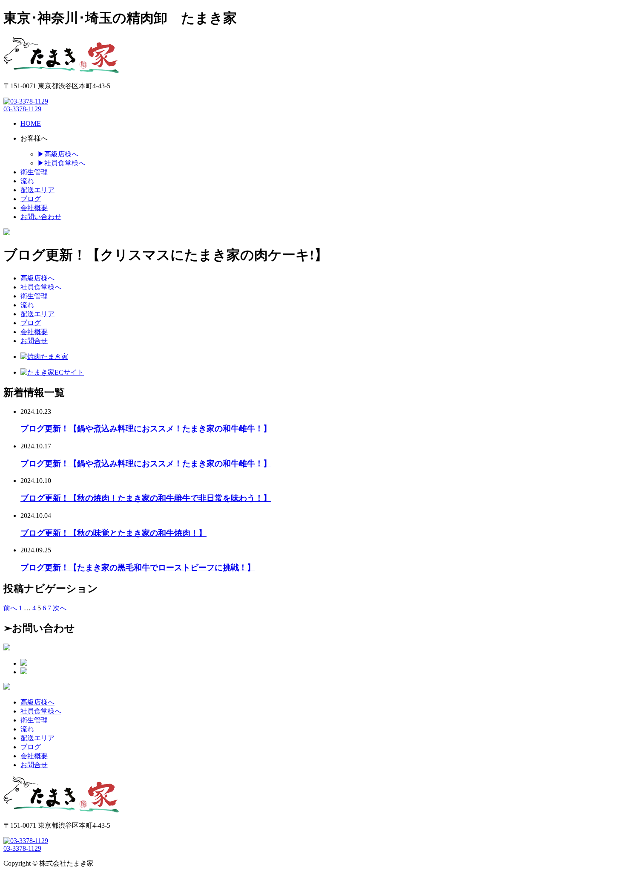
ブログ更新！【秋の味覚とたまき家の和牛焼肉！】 (113, 532)
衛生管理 (34, 296)
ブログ (30, 322)
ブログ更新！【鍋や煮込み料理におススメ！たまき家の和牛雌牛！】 (145, 428)
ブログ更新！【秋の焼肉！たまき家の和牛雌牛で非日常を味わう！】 (145, 498)
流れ (27, 305)
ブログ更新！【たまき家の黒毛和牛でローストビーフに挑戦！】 (137, 567)
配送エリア (37, 314)
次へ (59, 608)
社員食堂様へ (40, 287)
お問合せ (34, 340)
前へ (10, 608)
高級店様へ (37, 278)
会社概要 (34, 331)
